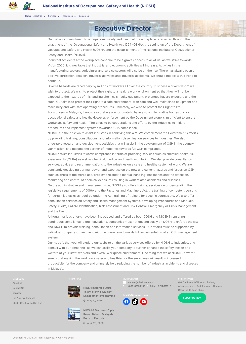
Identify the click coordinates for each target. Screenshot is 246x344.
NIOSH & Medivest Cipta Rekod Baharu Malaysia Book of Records (98, 314)
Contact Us (18, 288)
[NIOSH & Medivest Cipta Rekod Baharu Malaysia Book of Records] (74, 314)
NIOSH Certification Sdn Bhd (27, 303)
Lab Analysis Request (24, 298)
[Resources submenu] (75, 16)
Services (17, 293)
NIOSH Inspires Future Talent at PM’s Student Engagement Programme (99, 291)
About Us (17, 283)
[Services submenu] (58, 16)
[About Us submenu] (44, 16)
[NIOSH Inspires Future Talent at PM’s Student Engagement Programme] (74, 292)
